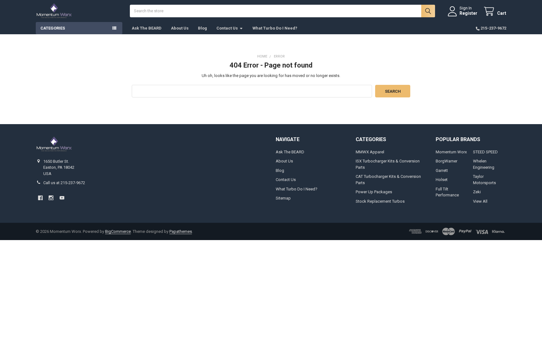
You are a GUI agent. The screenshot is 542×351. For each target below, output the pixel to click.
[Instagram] (51, 197)
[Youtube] (61, 197)
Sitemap (283, 198)
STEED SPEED (485, 152)
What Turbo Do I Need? (274, 28)
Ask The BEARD (147, 28)
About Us (180, 28)
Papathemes (180, 231)
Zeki (477, 191)
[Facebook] (40, 197)
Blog (202, 28)
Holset (442, 179)
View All (480, 201)
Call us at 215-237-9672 (64, 182)
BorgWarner (446, 161)
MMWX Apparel (370, 152)
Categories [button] (52, 28)
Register (468, 13)
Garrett (442, 170)
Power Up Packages (374, 191)
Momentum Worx (451, 152)
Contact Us (227, 28)
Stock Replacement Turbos (380, 201)
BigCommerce (118, 231)
